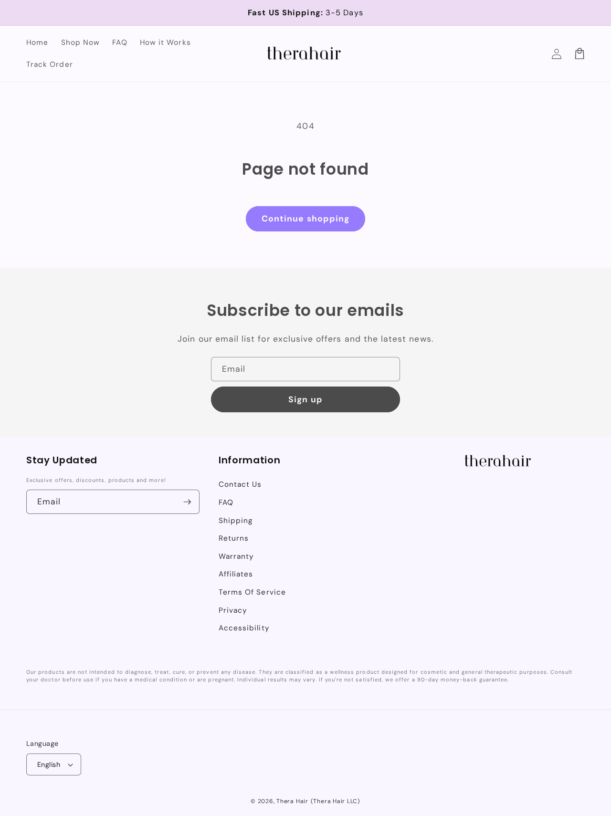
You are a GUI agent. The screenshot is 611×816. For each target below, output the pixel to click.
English (48, 764)
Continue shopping (306, 218)
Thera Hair (292, 801)
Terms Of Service (252, 592)
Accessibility (244, 628)
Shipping (236, 520)
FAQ (226, 502)
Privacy (233, 610)
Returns (234, 538)
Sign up (305, 399)
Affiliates (236, 574)
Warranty (236, 556)
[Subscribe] (187, 502)
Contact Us (240, 484)
